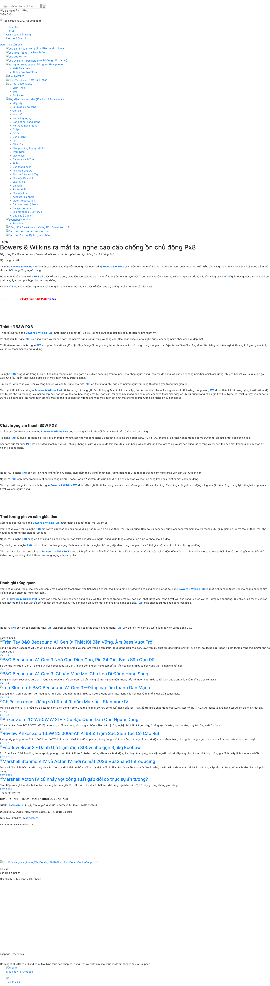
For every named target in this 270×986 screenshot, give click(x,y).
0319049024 (16, 805)
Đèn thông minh (21, 166)
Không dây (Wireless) (25, 72)
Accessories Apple (23, 196)
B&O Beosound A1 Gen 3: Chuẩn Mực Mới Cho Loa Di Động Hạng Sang (75, 673)
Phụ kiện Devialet (22, 178)
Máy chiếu (18, 155)
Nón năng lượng (21, 118)
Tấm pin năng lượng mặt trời (29, 148)
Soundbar (18, 223)
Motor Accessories (23, 200)
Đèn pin (17, 110)
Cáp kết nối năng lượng (26, 121)
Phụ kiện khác (20, 193)
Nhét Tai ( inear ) (22, 68)
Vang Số (17, 114)
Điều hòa (17, 144)
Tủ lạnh (16, 129)
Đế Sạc (16, 133)
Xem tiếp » (6, 655)
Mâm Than (18, 87)
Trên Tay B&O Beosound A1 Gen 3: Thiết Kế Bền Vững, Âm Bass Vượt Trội (77, 642)
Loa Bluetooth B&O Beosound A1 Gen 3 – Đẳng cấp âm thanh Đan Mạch (76, 687)
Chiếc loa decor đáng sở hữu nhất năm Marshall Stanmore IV (65, 701)
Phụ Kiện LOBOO (22, 170)
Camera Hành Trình (23, 159)
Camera (17, 185)
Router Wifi (19, 189)
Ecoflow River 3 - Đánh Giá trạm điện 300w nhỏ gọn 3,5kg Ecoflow (71, 747)
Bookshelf (18, 95)
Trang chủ (12, 27)
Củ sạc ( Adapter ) (23, 208)
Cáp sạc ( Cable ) (22, 215)
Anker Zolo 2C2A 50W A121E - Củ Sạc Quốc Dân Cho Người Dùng (70, 719)
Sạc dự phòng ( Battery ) (27, 211)
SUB (15, 91)
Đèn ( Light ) (19, 136)
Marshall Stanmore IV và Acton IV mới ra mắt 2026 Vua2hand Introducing (78, 761)
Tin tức (10, 30)
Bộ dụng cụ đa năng (24, 106)
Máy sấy (17, 103)
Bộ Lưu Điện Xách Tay (25, 174)
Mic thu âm (19, 181)
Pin (14, 140)
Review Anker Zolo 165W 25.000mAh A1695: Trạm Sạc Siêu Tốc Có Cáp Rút (80, 733)
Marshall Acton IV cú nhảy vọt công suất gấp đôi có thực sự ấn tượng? (75, 779)
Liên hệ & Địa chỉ (16, 38)
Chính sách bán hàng (18, 34)
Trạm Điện (18, 151)
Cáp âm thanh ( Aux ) (25, 204)
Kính (15, 163)
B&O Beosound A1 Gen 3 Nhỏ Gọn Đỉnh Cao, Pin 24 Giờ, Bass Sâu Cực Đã (78, 659)
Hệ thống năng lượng (25, 125)
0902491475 (31, 818)
